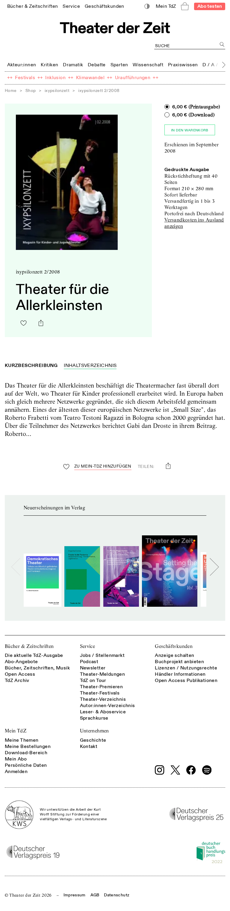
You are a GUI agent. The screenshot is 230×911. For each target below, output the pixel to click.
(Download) (193, 115)
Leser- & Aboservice (103, 712)
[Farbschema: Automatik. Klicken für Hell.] (147, 6)
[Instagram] (159, 770)
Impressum (74, 895)
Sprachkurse (94, 718)
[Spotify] (207, 770)
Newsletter (93, 668)
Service (87, 646)
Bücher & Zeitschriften (29, 646)
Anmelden (16, 772)
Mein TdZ (15, 731)
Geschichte (93, 740)
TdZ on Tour (93, 680)
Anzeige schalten (174, 655)
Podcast (89, 662)
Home (11, 90)
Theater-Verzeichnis (103, 699)
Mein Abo (16, 759)
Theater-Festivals (100, 693)
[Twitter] (175, 770)
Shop (30, 90)
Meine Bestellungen (28, 746)
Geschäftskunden (174, 646)
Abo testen (209, 6)
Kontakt (89, 746)
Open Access (20, 674)
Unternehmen (94, 731)
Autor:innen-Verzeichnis (107, 706)
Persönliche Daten (26, 765)
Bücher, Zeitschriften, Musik (37, 668)
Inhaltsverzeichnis (90, 365)
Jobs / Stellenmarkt (102, 655)
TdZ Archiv (17, 680)
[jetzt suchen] (222, 44)
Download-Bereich (26, 753)
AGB (94, 895)
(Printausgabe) (196, 107)
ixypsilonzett (57, 90)
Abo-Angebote (21, 662)
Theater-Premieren (101, 687)
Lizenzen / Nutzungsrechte (186, 668)
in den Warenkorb (189, 130)
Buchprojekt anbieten (179, 662)
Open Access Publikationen (186, 680)
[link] (32, 6)
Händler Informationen (180, 674)
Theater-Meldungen (102, 674)
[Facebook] (191, 770)
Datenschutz (116, 895)
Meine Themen (22, 740)
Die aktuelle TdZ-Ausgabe (34, 655)
